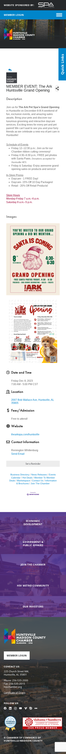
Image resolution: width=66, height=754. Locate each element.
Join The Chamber (40, 483)
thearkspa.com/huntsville (25, 434)
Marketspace (23, 480)
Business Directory (19, 474)
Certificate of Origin (14, 692)
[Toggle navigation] (59, 14)
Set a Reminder (33, 463)
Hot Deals (27, 477)
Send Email (18, 453)
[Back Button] (34, 70)
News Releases (39, 474)
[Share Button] (57, 88)
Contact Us (37, 480)
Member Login (17, 655)
